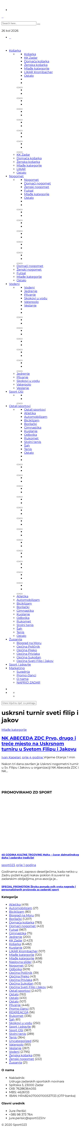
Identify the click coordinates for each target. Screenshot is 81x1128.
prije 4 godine (33, 757)
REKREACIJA (18, 1012)
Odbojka (30, 435)
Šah (27, 445)
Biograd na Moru (29, 643)
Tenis (28, 449)
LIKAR (21, 169)
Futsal (28, 190)
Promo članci (26, 675)
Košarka (15, 50)
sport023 (8, 865)
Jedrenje (30, 291)
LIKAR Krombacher (38, 72)
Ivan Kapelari (11, 757)
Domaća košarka (36, 61)
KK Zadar (30, 58)
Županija (15, 639)
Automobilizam (35, 417)
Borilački (30, 424)
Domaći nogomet (37, 183)
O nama (22, 679)
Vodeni (14, 284)
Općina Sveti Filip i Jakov (35, 661)
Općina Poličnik (28, 646)
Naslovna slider (20, 962)
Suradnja (23, 672)
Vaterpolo (31, 302)
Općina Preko (27, 650)
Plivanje (30, 295)
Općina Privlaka (28, 654)
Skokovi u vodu (35, 298)
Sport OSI (16, 391)
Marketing (17, 668)
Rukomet (31, 438)
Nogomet (16, 176)
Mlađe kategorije (36, 68)
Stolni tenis (32, 442)
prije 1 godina (26, 865)
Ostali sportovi (20, 406)
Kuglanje (30, 431)
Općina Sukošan (29, 657)
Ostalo (29, 75)
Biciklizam (31, 420)
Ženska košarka (35, 65)
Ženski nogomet (36, 187)
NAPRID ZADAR (28, 682)
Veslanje (30, 305)
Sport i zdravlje (20, 664)
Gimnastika (32, 427)
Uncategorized (20, 1041)
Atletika (30, 413)
